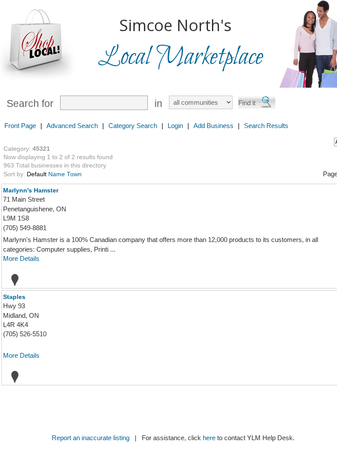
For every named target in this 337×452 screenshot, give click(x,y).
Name (56, 174)
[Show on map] (12, 280)
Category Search (132, 125)
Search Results (266, 125)
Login (175, 125)
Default (37, 174)
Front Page (20, 125)
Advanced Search (72, 125)
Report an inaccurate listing (90, 437)
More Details (21, 258)
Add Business (213, 125)
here (209, 437)
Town (74, 174)
